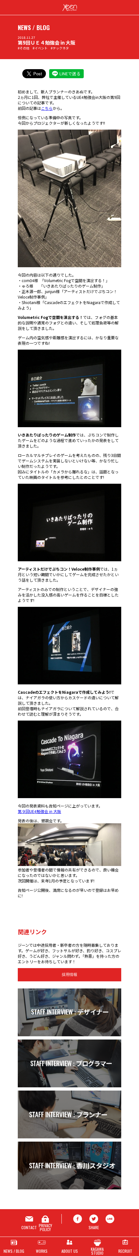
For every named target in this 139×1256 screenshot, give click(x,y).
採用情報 (69, 974)
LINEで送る (69, 73)
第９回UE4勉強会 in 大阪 (39, 811)
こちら (47, 108)
